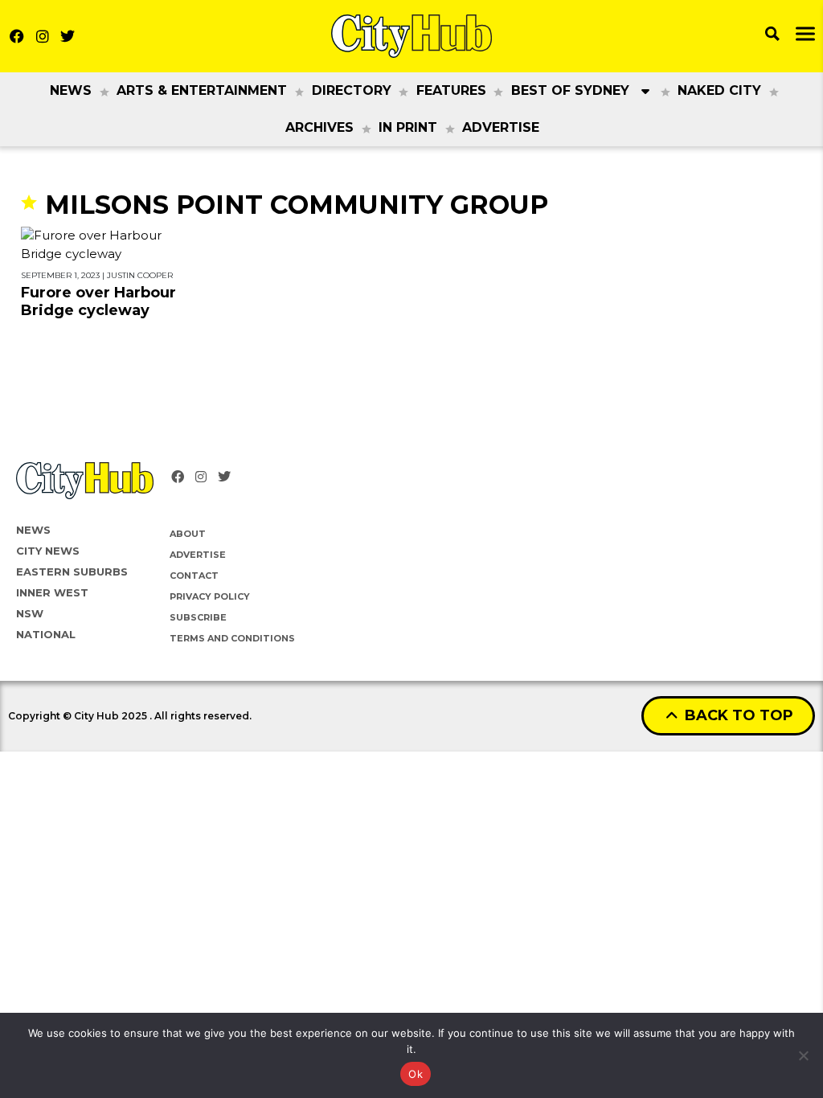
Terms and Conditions (232, 638)
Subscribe (198, 617)
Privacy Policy (210, 596)
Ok (415, 1073)
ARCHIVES (319, 127)
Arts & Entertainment (202, 90)
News (71, 90)
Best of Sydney (570, 90)
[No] (803, 1055)
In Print (408, 127)
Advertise (500, 127)
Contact (194, 575)
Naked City (719, 90)
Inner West (52, 592)
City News (48, 550)
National (46, 634)
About (188, 533)
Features (451, 90)
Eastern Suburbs (72, 571)
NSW (29, 613)
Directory (351, 90)
